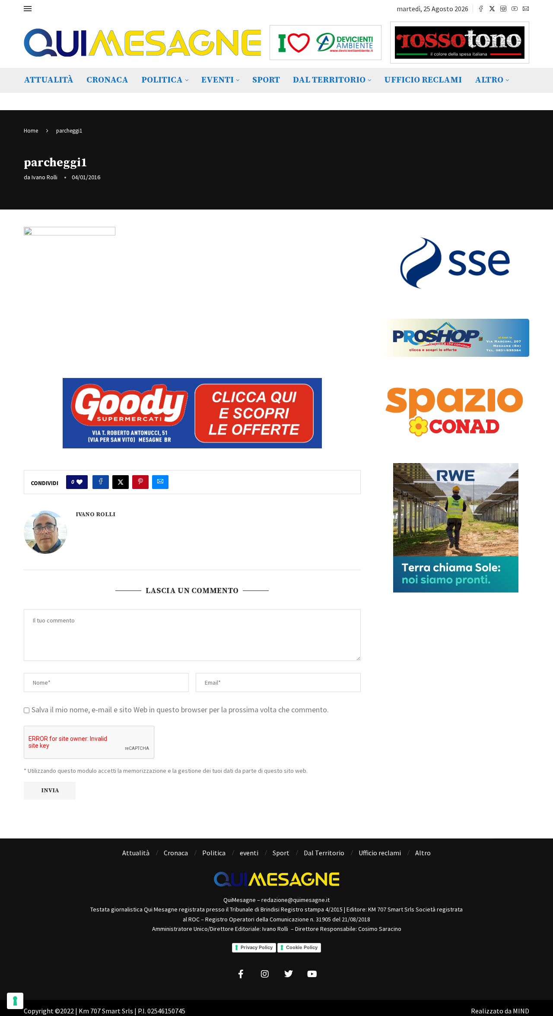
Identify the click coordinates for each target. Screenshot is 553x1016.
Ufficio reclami (423, 80)
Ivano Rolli (44, 177)
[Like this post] (79, 482)
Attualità (48, 80)
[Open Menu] (28, 9)
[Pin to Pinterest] (140, 482)
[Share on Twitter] (120, 482)
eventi (217, 80)
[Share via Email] (160, 482)
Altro (489, 80)
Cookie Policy (302, 947)
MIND (521, 1010)
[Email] (525, 8)
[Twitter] (492, 8)
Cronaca (107, 80)
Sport (266, 80)
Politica (162, 80)
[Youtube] (514, 8)
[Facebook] (480, 8)
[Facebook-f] (241, 974)
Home (31, 130)
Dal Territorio (329, 80)
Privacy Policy (257, 947)
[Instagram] (503, 8)
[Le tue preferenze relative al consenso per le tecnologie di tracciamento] (15, 1001)
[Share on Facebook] (100, 482)
